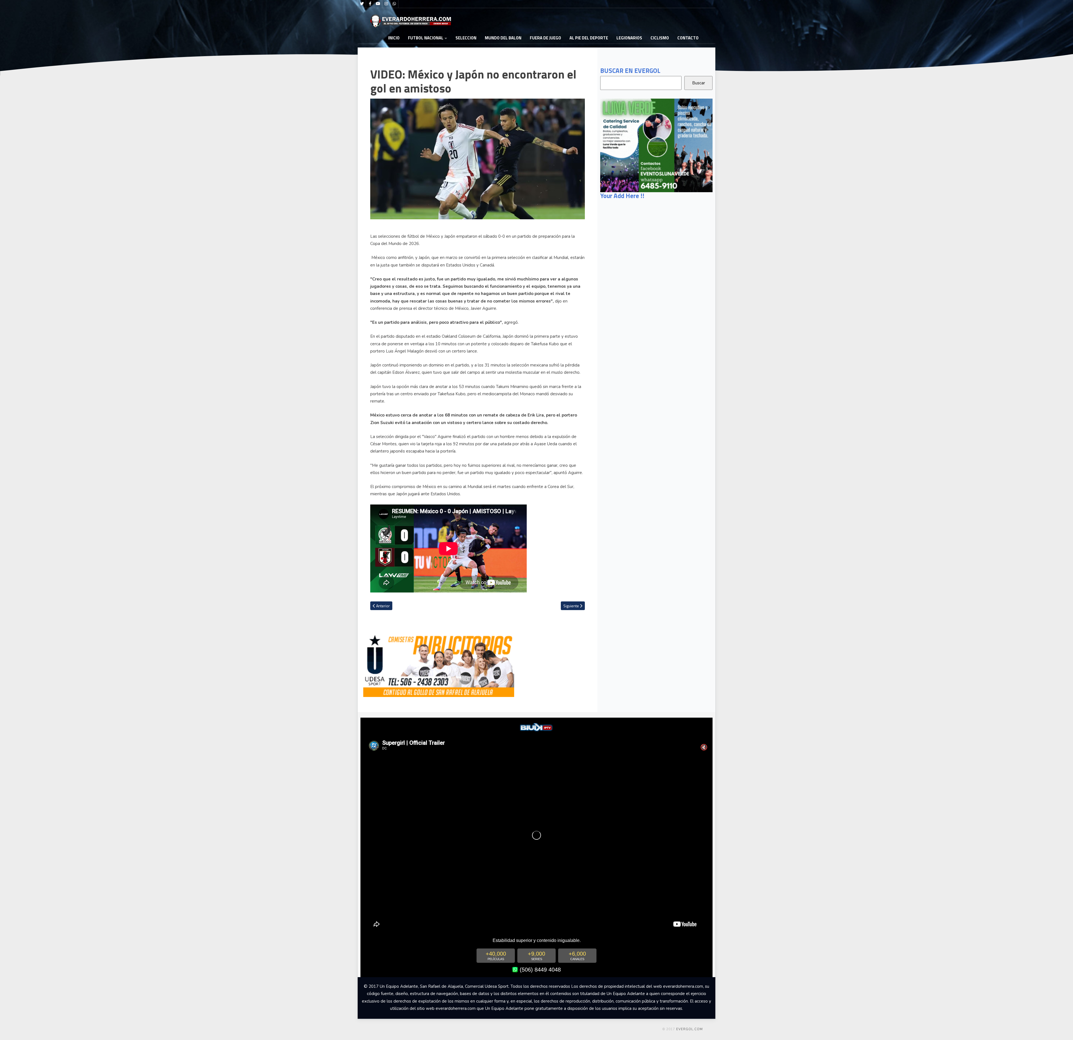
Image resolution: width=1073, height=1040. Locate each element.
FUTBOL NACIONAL (425, 38)
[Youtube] (378, 4)
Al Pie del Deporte (588, 38)
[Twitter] (362, 4)
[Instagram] (386, 4)
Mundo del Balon (503, 38)
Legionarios (629, 38)
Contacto (688, 38)
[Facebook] (370, 4)
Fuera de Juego (545, 38)
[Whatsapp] (394, 4)
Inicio (394, 38)
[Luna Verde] (656, 145)
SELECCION (465, 38)
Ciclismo (660, 38)
